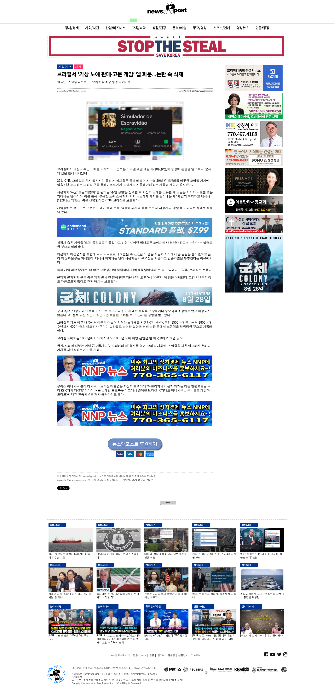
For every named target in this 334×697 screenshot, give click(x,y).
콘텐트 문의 (176, 680)
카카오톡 (98, 9)
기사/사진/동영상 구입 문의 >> (138, 480)
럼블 (50, 9)
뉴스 (133, 20)
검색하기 (212, 20)
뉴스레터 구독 (252, 9)
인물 (147, 20)
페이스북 (66, 9)
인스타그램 (90, 9)
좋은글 (164, 20)
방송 (118, 20)
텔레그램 (82, 9)
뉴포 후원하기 (275, 9)
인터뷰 (161, 655)
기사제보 (195, 655)
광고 (202, 20)
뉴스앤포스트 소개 (120, 655)
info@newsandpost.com (202, 90)
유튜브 (58, 9)
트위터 (74, 9)
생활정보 (184, 20)
